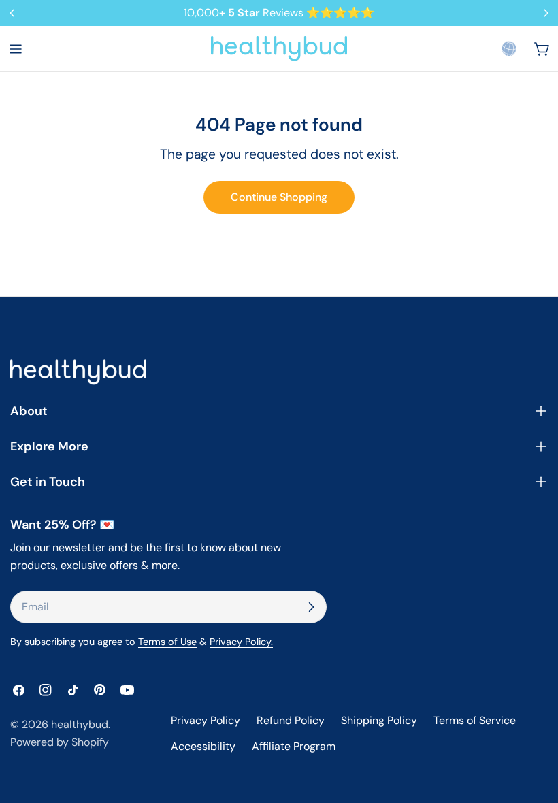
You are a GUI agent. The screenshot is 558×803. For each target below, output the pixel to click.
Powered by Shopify (59, 742)
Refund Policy (291, 720)
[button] (509, 48)
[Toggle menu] (15, 49)
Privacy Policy (205, 720)
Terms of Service (474, 720)
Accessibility (203, 746)
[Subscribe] (311, 607)
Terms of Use (167, 642)
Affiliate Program (293, 746)
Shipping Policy (379, 720)
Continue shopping (279, 197)
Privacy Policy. (241, 642)
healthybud (79, 724)
